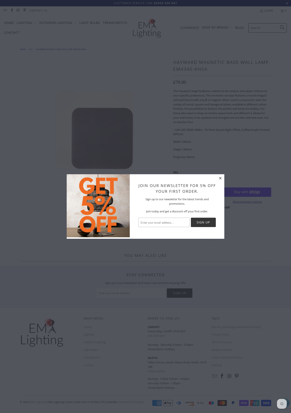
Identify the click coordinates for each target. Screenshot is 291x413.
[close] (220, 178)
